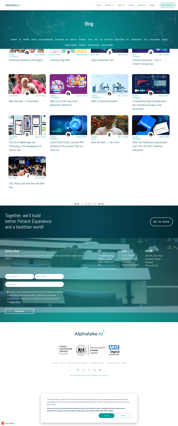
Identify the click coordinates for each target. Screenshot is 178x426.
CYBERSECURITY (136, 40)
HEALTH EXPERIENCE (46, 40)
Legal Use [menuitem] (54, 363)
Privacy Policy (15, 302)
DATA (146, 40)
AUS (101, 40)
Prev (78, 204)
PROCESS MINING (107, 45)
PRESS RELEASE (93, 45)
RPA (67, 40)
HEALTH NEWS (120, 40)
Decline (123, 415)
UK (20, 40)
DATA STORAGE (155, 40)
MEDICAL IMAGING (71, 45)
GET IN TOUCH (161, 221)
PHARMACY (82, 45)
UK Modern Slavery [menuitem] (97, 363)
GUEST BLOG (108, 40)
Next (100, 204)
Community (142, 5)
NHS (96, 40)
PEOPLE (34, 40)
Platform (108, 5)
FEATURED (82, 40)
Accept (106, 415)
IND (128, 40)
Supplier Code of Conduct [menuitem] (78, 363)
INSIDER (164, 40)
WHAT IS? (73, 40)
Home (99, 5)
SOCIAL (90, 40)
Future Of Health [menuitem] (112, 363)
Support (152, 5)
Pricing (131, 5)
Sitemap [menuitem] (124, 363)
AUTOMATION (59, 40)
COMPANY (14, 40)
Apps (120, 5)
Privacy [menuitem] (63, 363)
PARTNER (26, 40)
